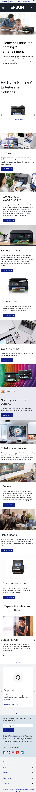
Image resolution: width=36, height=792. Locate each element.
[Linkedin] (22, 752)
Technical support (10, 704)
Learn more (6, 168)
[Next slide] (34, 115)
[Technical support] (18, 677)
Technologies (7, 778)
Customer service (8, 762)
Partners (5, 772)
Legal (4, 767)
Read (5, 656)
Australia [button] (4, 1)
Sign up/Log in (26, 1)
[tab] (16, 662)
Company (6, 783)
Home (11, 1)
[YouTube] (17, 752)
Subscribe (8, 730)
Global (18, 1)
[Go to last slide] (1, 115)
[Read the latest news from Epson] (18, 626)
